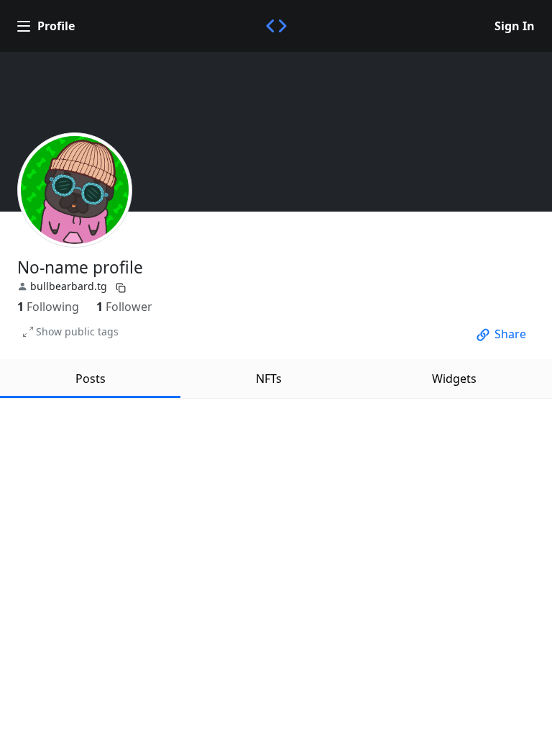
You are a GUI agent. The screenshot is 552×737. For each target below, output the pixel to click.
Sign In (514, 26)
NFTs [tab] (269, 378)
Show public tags (77, 331)
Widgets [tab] (454, 378)
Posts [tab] (90, 378)
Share (510, 334)
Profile (56, 26)
